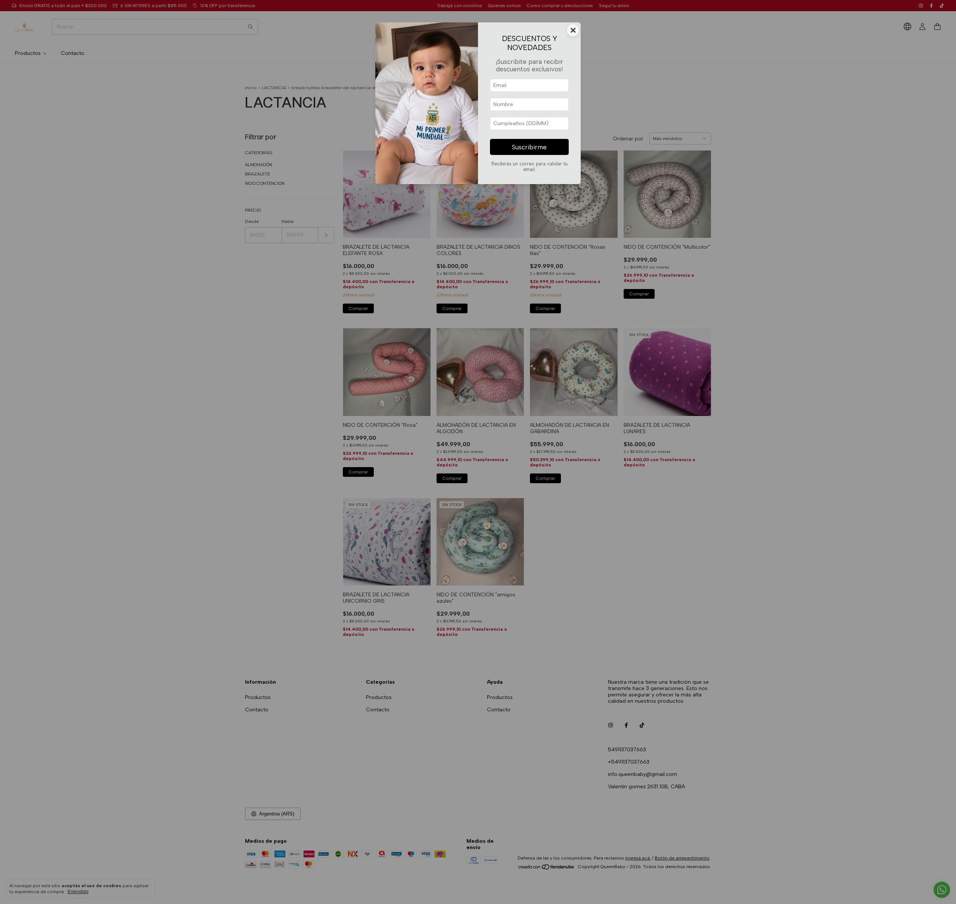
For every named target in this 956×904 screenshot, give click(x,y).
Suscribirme (529, 147)
